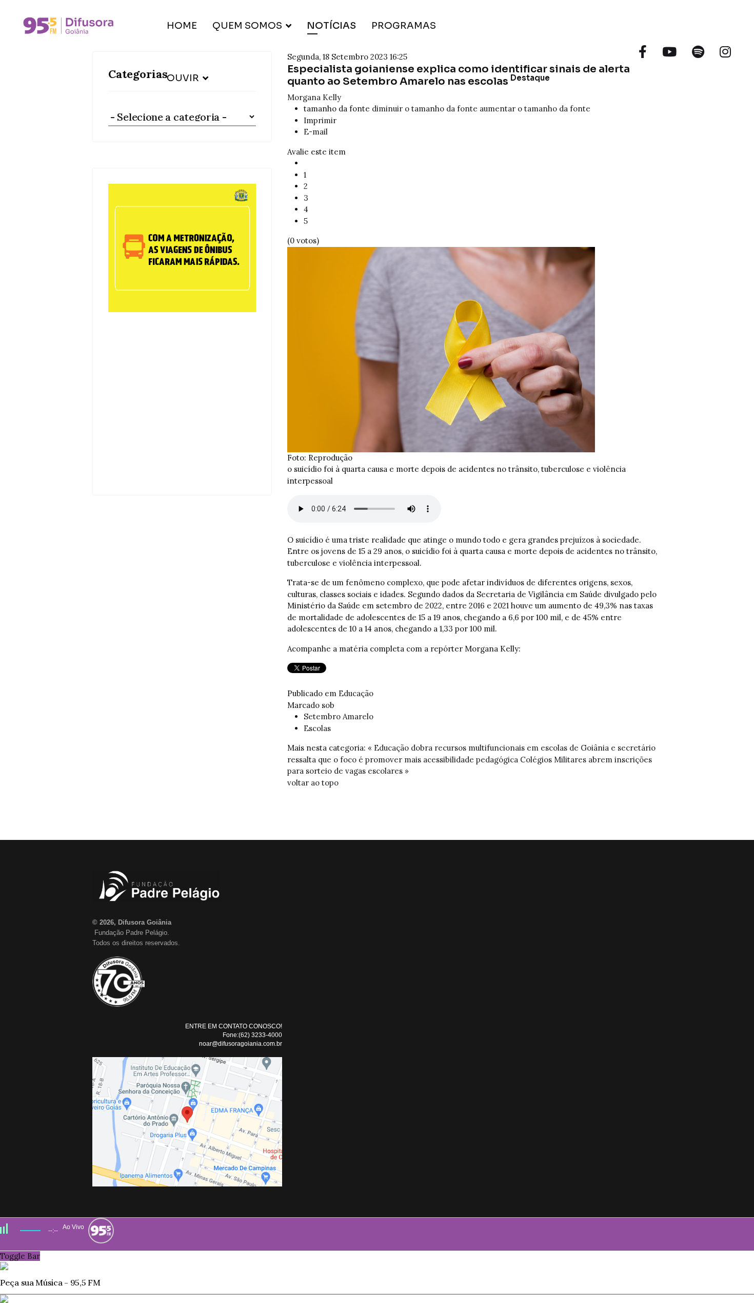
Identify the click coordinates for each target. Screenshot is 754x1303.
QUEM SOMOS (247, 25)
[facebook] (643, 52)
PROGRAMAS (403, 25)
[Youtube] (669, 52)
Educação (356, 693)
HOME (182, 25)
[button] (182, 332)
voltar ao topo (313, 783)
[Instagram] (725, 52)
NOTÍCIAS (331, 25)
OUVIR (183, 78)
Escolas (317, 728)
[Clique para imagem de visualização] (474, 349)
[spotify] (698, 52)
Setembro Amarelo (338, 716)
